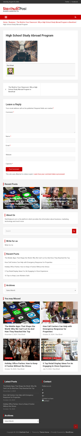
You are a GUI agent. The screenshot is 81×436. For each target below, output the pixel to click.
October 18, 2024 (10, 369)
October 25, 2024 (48, 206)
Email (8, 145)
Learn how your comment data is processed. (49, 174)
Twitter (67, 2)
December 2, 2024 (11, 206)
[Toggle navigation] (6, 17)
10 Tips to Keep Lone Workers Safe (17, 276)
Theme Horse (44, 432)
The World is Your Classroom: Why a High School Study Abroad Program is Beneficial (22, 89)
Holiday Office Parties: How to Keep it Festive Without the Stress (27, 267)
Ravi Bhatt (10, 65)
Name (8, 136)
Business (46, 195)
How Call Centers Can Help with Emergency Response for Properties (59, 201)
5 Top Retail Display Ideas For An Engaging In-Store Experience (26, 271)
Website (8, 155)
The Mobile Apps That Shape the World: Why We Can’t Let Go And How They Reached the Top (21, 201)
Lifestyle (8, 358)
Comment (10, 112)
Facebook (75, 2)
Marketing (47, 358)
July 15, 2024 (47, 369)
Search (74, 231)
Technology (9, 195)
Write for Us (9, 245)
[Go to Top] (76, 426)
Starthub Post (24, 432)
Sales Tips (57, 358)
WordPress (69, 432)
